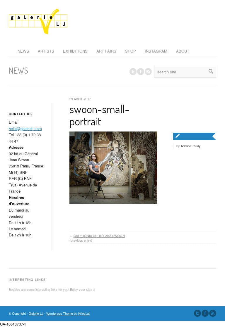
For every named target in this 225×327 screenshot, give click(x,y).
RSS (148, 71)
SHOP (130, 51)
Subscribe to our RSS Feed (212, 313)
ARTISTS (46, 51)
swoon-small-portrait (99, 115)
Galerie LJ (36, 313)
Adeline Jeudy (191, 145)
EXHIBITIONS (75, 51)
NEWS (23, 51)
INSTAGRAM (156, 51)
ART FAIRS (106, 51)
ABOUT (182, 51)
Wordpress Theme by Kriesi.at (68, 313)
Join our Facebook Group (140, 71)
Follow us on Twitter (133, 71)
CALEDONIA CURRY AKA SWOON (99, 235)
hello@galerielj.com (25, 128)
